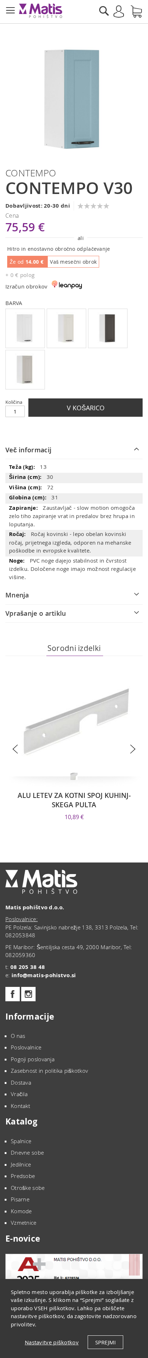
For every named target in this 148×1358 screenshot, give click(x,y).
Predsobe (23, 1175)
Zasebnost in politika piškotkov (49, 1070)
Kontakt (20, 1105)
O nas (18, 1035)
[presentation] (15, 749)
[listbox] (74, 350)
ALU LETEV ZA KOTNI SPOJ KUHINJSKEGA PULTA (74, 800)
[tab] (74, 450)
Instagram (28, 994)
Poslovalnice (26, 1047)
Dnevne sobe (27, 1152)
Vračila (19, 1094)
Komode (21, 1211)
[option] (25, 328)
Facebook (12, 994)
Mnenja (17, 595)
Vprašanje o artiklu (35, 613)
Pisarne (20, 1199)
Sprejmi (105, 1342)
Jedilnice (21, 1164)
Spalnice (21, 1141)
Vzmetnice (24, 1222)
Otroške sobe (28, 1187)
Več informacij (28, 449)
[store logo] (40, 11)
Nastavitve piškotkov (52, 1342)
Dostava (21, 1082)
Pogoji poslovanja (33, 1059)
